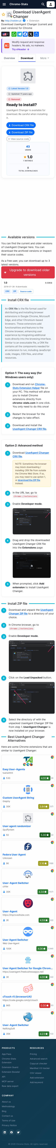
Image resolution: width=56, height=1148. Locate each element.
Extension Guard (10, 1067)
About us (6, 1101)
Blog (4, 1111)
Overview (9, 58)
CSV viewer (36, 1073)
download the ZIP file (29, 480)
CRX (7, 291)
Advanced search (38, 1058)
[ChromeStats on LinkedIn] (4, 1132)
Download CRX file (22, 125)
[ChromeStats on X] (18, 1132)
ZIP (14, 291)
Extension (34, 20)
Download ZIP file (22, 132)
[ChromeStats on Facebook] (11, 1132)
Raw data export (10, 1086)
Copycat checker (38, 1063)
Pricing (33, 1054)
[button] (4, 4)
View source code (20, 139)
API (3, 1076)
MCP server (8, 1081)
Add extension (37, 1077)
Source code (26, 291)
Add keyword (36, 1082)
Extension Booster (11, 1072)
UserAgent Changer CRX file (29, 428)
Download (27, 58)
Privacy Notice (9, 1125)
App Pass (6, 1054)
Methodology (8, 1106)
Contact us (7, 1116)
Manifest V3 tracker (40, 1068)
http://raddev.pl (13, 20)
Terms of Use (8, 1120)
